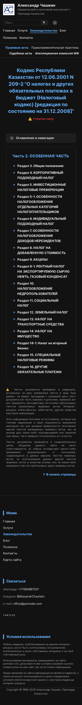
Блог (63, 30)
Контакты (26, 38)
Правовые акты (16, 47)
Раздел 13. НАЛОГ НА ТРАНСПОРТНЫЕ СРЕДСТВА (40, 321)
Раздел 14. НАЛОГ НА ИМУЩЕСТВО (34, 333)
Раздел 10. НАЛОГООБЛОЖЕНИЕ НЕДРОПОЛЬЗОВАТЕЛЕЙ (37, 289)
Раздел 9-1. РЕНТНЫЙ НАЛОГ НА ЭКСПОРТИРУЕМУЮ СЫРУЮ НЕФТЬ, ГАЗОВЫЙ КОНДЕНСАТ (43, 271)
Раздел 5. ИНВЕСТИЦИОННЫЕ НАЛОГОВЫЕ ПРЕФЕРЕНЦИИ (41, 187)
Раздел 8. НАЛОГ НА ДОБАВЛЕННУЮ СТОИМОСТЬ (41, 250)
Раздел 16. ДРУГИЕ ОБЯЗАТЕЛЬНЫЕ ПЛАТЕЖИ (39, 369)
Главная (9, 30)
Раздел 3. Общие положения (40, 166)
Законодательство (43, 30)
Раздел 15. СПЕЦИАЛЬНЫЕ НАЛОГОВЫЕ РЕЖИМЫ (39, 357)
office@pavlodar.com (27, 603)
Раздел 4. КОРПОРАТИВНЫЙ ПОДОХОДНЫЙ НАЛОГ (40, 175)
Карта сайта (12, 560)
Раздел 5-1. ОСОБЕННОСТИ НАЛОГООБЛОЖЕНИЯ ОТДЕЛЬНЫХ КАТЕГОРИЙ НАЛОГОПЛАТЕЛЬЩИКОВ (39, 204)
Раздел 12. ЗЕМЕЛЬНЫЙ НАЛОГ (42, 312)
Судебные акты (20, 53)
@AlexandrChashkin (31, 596)
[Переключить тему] (55, 23)
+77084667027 (28, 589)
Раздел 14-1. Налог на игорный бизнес (42, 345)
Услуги (22, 30)
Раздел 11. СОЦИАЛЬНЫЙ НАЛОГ (37, 303)
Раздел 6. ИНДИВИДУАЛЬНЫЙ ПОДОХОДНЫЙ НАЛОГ (41, 221)
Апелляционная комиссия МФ (57, 53)
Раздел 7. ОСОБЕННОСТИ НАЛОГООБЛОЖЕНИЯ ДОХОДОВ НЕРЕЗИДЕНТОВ (39, 236)
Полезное (10, 38)
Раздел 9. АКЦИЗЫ (32, 259)
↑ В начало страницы (59, 474)
